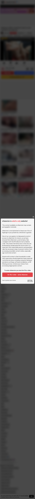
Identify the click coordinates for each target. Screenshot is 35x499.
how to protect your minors (9, 280)
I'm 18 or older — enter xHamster (17, 274)
